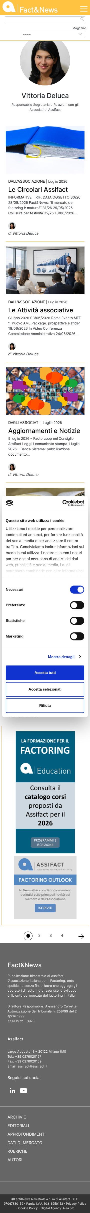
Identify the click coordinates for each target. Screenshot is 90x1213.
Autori (15, 1159)
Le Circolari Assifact (38, 189)
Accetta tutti (45, 672)
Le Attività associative (40, 310)
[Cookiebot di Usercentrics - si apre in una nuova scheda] (63, 503)
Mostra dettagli (61, 657)
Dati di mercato (25, 1142)
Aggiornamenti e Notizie (44, 430)
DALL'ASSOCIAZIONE (26, 181)
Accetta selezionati (45, 689)
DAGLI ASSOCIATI (24, 422)
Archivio (17, 1117)
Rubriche (18, 1151)
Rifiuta (45, 705)
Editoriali (18, 1125)
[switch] (77, 605)
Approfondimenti (27, 1134)
